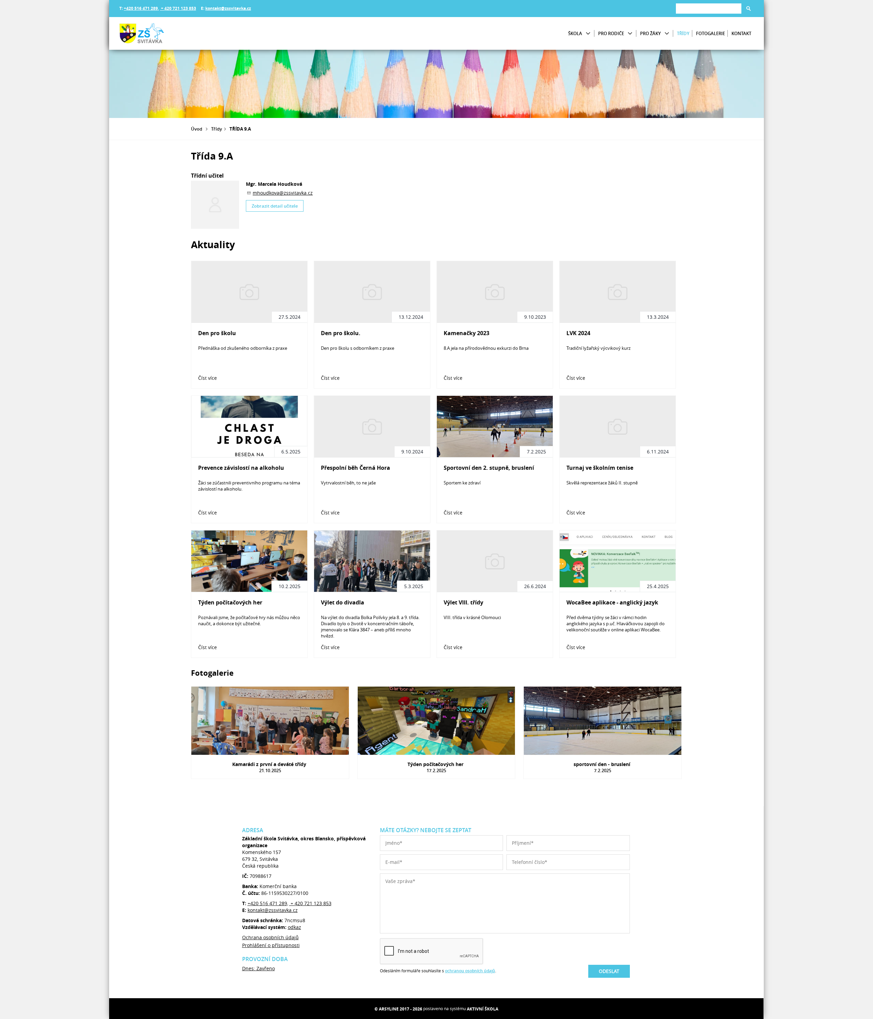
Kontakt (741, 33)
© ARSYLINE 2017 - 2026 (398, 1009)
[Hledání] (708, 8)
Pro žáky (650, 33)
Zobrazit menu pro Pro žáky (666, 33)
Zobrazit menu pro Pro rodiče (630, 33)
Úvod (196, 129)
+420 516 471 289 (141, 8)
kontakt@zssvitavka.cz (228, 8)
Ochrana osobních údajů (270, 937)
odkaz (294, 927)
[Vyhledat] (748, 8)
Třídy (683, 33)
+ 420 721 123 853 (178, 8)
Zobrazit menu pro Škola (588, 33)
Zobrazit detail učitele (275, 206)
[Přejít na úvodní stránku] (160, 33)
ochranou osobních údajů (470, 971)
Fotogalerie (710, 33)
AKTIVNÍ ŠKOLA (482, 1009)
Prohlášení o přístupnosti (271, 945)
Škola (575, 33)
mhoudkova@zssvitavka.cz (283, 193)
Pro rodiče (611, 33)
